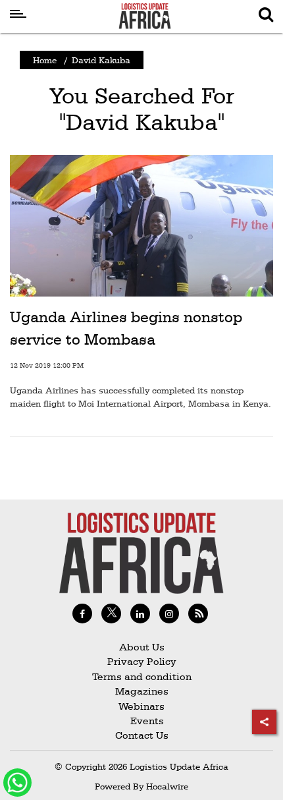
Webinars (141, 706)
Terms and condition (142, 676)
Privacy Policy (141, 661)
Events (142, 720)
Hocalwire (167, 786)
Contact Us (141, 735)
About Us (142, 647)
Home (45, 60)
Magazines (141, 691)
